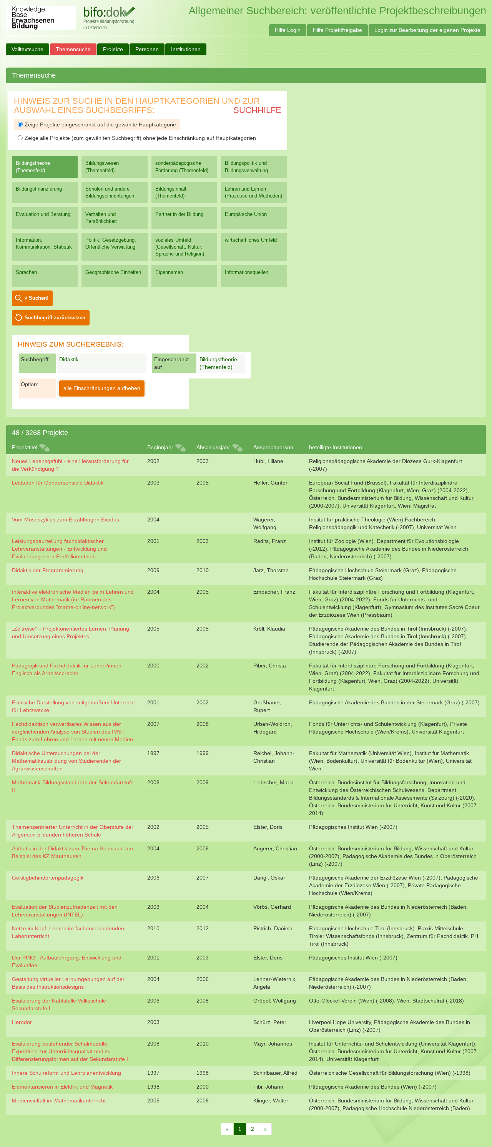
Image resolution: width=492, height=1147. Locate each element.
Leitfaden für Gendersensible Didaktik (57, 483)
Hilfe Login (288, 30)
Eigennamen (169, 272)
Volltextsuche (27, 49)
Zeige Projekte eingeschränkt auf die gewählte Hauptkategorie (100, 124)
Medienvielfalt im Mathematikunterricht (59, 1100)
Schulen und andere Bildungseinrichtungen (109, 192)
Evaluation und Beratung (43, 214)
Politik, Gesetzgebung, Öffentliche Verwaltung (110, 243)
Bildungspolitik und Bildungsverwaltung (246, 166)
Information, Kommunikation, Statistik (44, 243)
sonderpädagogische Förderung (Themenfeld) (181, 166)
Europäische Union (246, 214)
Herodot (22, 1022)
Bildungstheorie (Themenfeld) (33, 166)
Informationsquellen (246, 272)
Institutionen (186, 49)
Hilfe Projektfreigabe (337, 30)
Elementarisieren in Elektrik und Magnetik (62, 1087)
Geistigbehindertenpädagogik (47, 878)
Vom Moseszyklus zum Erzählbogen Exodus (65, 519)
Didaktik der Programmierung (47, 570)
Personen (147, 49)
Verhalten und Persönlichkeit (101, 217)
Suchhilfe (257, 110)
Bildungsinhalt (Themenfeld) (170, 192)
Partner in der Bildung (179, 214)
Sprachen (26, 272)
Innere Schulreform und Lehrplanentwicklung (66, 1073)
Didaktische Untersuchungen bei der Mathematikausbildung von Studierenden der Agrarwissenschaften (66, 761)
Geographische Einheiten (113, 272)
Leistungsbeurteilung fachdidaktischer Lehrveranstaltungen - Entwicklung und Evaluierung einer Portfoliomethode (59, 548)
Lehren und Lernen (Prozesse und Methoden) (253, 192)
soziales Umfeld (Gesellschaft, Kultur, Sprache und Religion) (179, 247)
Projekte (113, 49)
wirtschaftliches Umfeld (251, 240)
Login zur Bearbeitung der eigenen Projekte (427, 30)
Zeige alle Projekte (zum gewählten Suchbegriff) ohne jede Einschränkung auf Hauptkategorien (140, 138)
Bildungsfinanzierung (39, 189)
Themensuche (73, 49)
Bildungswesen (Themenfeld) (102, 166)
